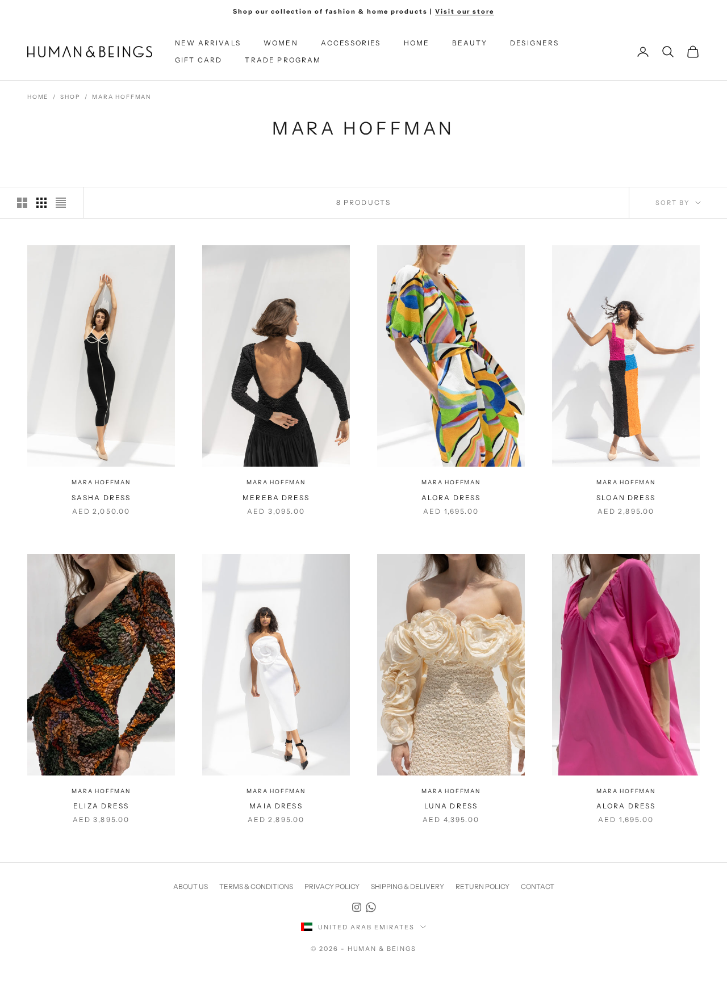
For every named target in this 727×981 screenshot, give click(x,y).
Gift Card (198, 60)
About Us (190, 886)
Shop (70, 96)
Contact (537, 886)
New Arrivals (208, 43)
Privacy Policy (332, 886)
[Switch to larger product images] (22, 202)
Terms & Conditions (256, 886)
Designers (534, 43)
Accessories (351, 43)
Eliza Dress (101, 806)
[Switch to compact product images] (61, 202)
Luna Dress (451, 806)
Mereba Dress (276, 497)
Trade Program (283, 60)
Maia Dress (276, 806)
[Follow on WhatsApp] (371, 907)
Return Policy (482, 886)
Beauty (469, 43)
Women (281, 43)
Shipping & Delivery (407, 886)
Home (417, 43)
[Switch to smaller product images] (41, 202)
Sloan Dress (625, 497)
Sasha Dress (101, 497)
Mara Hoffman (121, 96)
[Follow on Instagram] (356, 907)
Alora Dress (451, 497)
